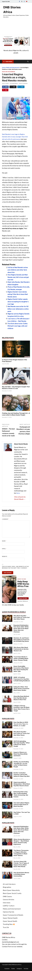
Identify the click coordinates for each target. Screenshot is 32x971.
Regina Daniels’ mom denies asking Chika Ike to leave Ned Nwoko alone (18, 294)
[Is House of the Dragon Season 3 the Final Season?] (16, 349)
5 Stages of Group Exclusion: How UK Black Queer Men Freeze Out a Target (21, 708)
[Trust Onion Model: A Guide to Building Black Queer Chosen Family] (7, 657)
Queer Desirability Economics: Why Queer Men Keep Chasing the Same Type (21, 668)
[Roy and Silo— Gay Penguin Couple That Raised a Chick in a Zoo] (16, 376)
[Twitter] (22, 1)
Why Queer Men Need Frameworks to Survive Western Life (21, 649)
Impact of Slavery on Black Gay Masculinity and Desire (20, 753)
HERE (10, 605)
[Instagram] (24, 1)
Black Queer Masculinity (11, 890)
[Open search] (28, 61)
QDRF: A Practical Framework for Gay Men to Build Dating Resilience (22, 679)
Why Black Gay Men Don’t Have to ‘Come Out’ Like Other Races (22, 617)
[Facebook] (19, 1)
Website (4, 556)
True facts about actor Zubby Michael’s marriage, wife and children (18, 326)
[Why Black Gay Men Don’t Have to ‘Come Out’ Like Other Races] (7, 616)
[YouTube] (27, 1)
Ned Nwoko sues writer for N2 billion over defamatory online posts (18, 308)
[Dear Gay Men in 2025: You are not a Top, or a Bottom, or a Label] (7, 722)
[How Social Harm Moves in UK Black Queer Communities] (7, 873)
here (18, 493)
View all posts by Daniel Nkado (20, 498)
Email (4, 548)
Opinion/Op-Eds (8, 912)
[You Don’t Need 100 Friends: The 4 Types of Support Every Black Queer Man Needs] (7, 862)
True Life (6, 927)
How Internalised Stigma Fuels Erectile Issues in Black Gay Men (21, 804)
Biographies (7, 887)
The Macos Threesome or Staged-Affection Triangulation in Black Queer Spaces (21, 853)
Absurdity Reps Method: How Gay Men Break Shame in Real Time (21, 697)
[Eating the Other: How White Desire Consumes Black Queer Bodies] (7, 687)
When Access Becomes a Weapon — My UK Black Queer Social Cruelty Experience (22, 841)
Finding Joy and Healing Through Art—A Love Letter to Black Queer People (21, 764)
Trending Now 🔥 (9, 924)
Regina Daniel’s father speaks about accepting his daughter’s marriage (18, 301)
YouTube (26, 968)
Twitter (13, 968)
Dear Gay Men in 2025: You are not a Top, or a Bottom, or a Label (21, 723)
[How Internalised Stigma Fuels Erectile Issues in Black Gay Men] (7, 803)
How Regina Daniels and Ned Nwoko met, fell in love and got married (18, 277)
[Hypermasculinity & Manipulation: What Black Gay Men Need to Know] (7, 782)
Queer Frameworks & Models (13, 915)
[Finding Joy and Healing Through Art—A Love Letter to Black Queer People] (16, 403)
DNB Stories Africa (16, 964)
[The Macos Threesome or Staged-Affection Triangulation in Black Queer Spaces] (7, 851)
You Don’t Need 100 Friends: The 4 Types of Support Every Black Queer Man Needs (21, 864)
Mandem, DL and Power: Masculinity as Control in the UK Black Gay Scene (21, 639)
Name (4, 541)
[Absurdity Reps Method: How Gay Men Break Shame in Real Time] (7, 696)
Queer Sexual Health (10, 921)
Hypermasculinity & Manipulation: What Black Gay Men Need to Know (22, 783)
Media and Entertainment (12, 67)
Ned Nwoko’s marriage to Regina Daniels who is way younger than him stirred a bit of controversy (15, 136)
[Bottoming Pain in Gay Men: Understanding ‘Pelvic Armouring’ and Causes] (7, 792)
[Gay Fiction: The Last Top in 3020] (7, 812)
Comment (5, 519)
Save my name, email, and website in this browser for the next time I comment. (15, 567)
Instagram (19, 968)
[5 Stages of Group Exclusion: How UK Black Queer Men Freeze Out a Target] (7, 706)
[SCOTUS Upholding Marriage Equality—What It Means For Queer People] (7, 741)
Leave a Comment (23, 83)
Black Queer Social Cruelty (12, 893)
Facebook (7, 968)
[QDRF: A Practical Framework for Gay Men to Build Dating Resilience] (7, 678)
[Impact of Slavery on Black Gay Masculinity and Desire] (7, 752)
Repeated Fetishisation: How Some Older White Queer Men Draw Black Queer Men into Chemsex (21, 628)
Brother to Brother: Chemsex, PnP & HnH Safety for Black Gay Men (22, 774)
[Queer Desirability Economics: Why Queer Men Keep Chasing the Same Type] (7, 666)
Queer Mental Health (10, 918)
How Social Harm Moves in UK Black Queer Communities (21, 874)
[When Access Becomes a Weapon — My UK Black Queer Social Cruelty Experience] (7, 839)
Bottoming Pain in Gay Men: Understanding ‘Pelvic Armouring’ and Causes (21, 794)
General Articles (8, 899)
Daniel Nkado (14, 83)
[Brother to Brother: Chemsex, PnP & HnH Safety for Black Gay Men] (7, 773)
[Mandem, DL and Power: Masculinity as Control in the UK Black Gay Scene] (7, 638)
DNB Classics (7, 896)
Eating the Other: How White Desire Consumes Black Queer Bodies (21, 688)
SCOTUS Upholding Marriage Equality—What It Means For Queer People (22, 743)
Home (3, 67)
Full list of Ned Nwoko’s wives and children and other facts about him (18, 269)
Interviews (6, 903)
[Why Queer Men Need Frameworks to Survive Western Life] (7, 648)
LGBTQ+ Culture (8, 906)
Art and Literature (9, 884)
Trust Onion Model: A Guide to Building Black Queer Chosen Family (21, 658)
